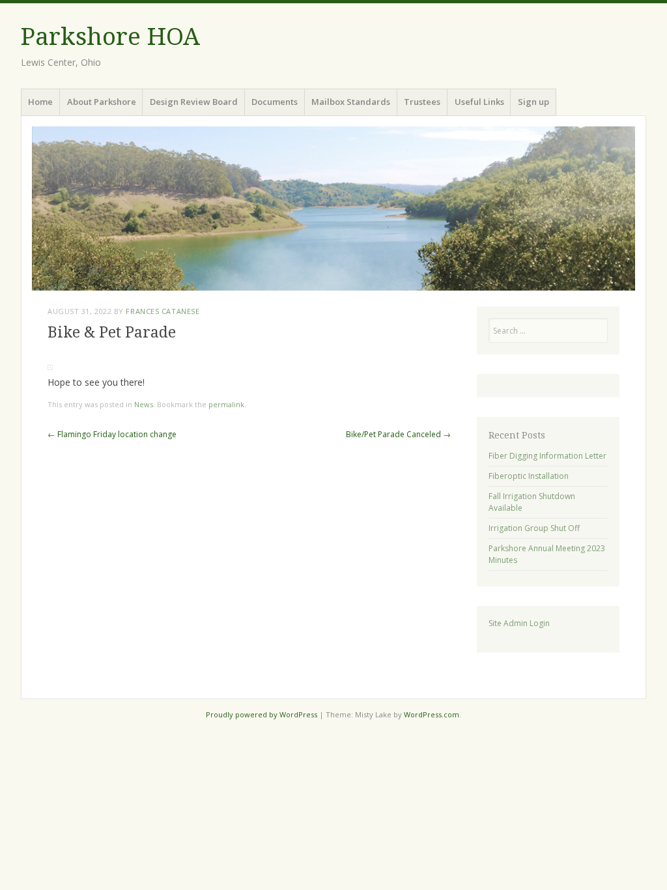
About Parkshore (101, 102)
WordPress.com (431, 714)
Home (40, 102)
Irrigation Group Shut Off (534, 528)
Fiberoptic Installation (529, 475)
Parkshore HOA (110, 37)
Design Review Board (194, 102)
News (143, 404)
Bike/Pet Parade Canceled (398, 434)
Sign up (533, 102)
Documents (274, 102)
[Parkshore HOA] (333, 208)
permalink (226, 404)
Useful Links (479, 102)
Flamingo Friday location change (112, 434)
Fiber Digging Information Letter (547, 455)
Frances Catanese (162, 311)
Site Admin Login (519, 623)
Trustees (422, 102)
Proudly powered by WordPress (261, 714)
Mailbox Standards (350, 102)
